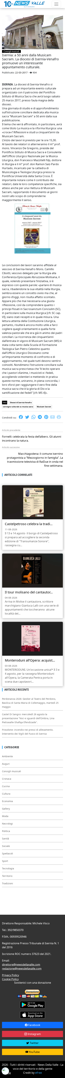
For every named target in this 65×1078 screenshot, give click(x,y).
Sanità (5, 838)
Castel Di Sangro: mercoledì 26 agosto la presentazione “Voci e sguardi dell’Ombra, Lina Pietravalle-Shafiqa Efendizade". (28, 718)
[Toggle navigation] (56, 4)
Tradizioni (7, 883)
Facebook (34, 1025)
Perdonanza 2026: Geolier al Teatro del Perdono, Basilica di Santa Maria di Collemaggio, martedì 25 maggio (30, 702)
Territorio (7, 875)
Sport (5, 861)
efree (38, 1073)
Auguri (6, 763)
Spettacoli (7, 853)
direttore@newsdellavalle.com (21, 964)
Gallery (6, 808)
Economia (7, 801)
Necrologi (7, 823)
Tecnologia (8, 868)
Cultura (6, 793)
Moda (5, 816)
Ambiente (7, 756)
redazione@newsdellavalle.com (22, 968)
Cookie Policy (10, 979)
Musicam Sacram (44, 407)
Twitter (34, 1043)
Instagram (34, 1034)
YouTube (34, 1052)
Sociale (6, 846)
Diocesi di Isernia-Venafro (21, 402)
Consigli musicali (11, 51)
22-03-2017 (21, 72)
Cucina (6, 786)
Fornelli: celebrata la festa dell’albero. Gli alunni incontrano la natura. (31, 438)
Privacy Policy (10, 975)
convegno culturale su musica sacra (18, 407)
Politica (6, 831)
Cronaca (6, 778)
